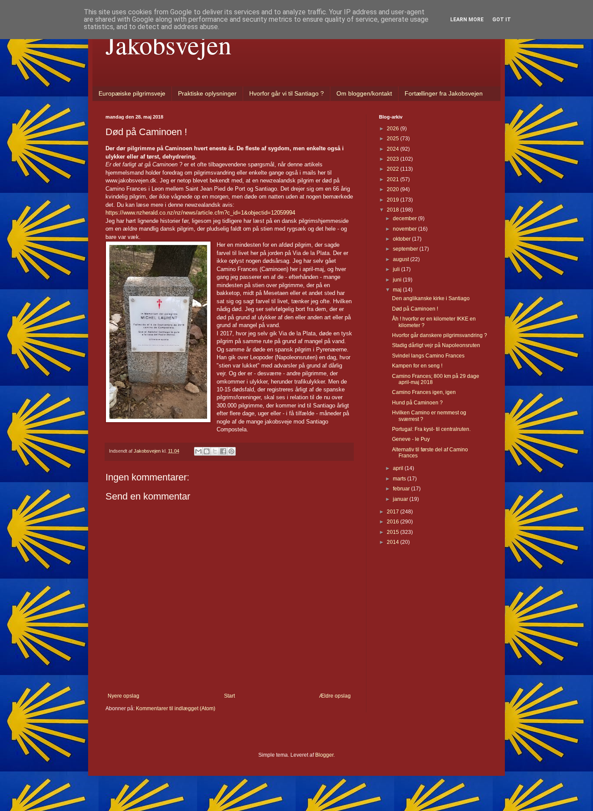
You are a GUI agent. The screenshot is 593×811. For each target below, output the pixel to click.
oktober (402, 239)
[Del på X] (215, 451)
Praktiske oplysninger (207, 93)
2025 (393, 139)
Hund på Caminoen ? (417, 403)
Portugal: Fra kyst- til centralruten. (431, 429)
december (405, 218)
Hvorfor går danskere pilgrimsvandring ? (439, 335)
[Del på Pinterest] (231, 451)
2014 (393, 542)
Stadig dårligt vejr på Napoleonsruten (436, 345)
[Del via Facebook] (223, 451)
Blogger (324, 755)
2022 (393, 169)
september (406, 249)
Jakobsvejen (168, 44)
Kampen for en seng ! (417, 366)
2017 (393, 512)
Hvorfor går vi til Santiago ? (286, 93)
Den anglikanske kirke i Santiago (431, 298)
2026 (393, 129)
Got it (501, 20)
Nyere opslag (123, 696)
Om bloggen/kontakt (364, 93)
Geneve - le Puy (411, 439)
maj (398, 290)
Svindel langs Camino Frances (428, 356)
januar (401, 499)
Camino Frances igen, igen (424, 392)
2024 (393, 149)
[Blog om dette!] (206, 451)
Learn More (467, 20)
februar (402, 489)
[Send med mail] (198, 451)
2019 (393, 200)
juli (397, 269)
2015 (393, 532)
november (405, 229)
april (399, 468)
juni (398, 280)
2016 (393, 522)
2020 (393, 189)
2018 (393, 210)
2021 (393, 179)
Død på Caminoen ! (415, 309)
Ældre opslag (335, 696)
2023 (393, 159)
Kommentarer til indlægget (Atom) (175, 708)
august (401, 259)
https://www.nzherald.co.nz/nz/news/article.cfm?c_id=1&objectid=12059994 (200, 212)
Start (229, 696)
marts (400, 479)
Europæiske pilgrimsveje (132, 93)
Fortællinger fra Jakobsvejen (444, 93)
